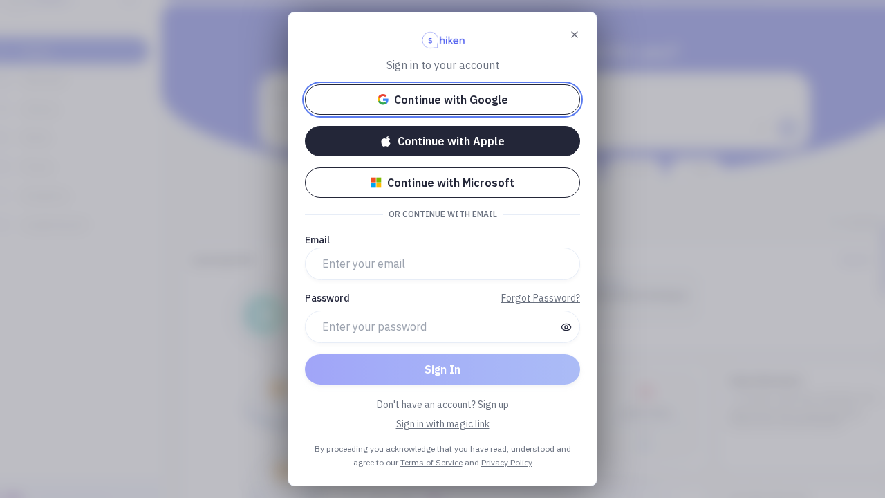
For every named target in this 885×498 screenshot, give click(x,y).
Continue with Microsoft (450, 183)
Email (317, 240)
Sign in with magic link (443, 424)
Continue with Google (451, 100)
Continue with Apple (451, 141)
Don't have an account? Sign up (443, 404)
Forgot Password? (540, 298)
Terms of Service (431, 462)
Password (327, 298)
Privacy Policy (506, 462)
